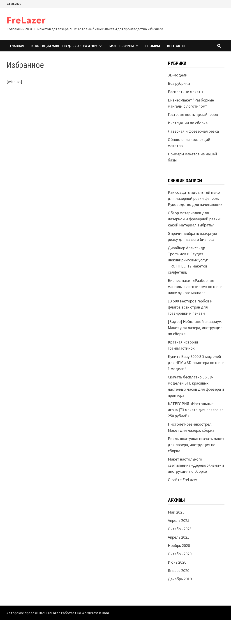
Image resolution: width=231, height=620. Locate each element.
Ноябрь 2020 (179, 545)
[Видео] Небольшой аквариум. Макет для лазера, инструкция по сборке (195, 327)
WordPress (90, 613)
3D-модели (177, 75)
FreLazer (26, 20)
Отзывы (152, 46)
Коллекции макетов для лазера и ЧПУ (64, 46)
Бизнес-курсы (121, 46)
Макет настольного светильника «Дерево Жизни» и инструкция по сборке (196, 465)
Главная (17, 46)
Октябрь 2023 (180, 528)
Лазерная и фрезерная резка (193, 131)
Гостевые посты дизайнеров (193, 114)
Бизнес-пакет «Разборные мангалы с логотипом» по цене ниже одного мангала (195, 286)
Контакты (176, 46)
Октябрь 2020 (180, 553)
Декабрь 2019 (180, 578)
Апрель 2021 (178, 537)
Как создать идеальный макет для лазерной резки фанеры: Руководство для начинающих (195, 198)
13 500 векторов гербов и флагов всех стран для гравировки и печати (190, 307)
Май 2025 (176, 512)
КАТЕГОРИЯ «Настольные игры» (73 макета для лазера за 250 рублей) (196, 409)
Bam (105, 613)
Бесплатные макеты (185, 91)
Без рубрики (179, 83)
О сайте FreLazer (182, 479)
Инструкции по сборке (188, 122)
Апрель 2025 (178, 520)
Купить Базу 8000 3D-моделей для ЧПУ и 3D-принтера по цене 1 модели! (196, 362)
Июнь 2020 (177, 562)
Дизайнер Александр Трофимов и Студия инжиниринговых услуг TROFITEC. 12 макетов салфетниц (188, 260)
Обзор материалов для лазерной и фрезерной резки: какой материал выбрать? (194, 219)
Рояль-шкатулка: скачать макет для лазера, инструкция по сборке (196, 444)
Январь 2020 (178, 570)
